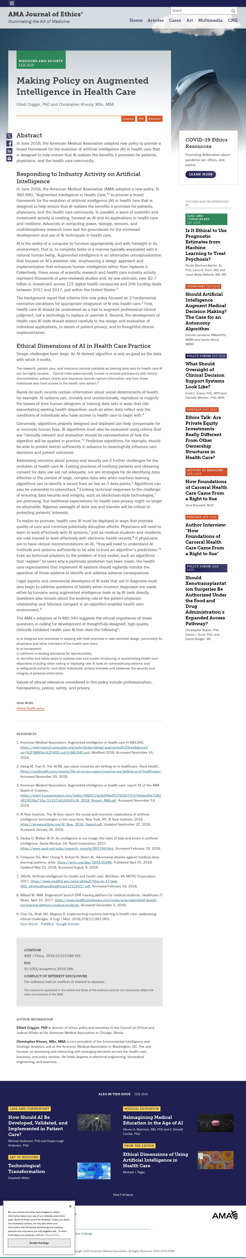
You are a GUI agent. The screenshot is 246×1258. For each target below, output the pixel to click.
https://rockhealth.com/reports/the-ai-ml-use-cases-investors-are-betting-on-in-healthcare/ (90, 771)
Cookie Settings (81, 1233)
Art (189, 20)
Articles (156, 20)
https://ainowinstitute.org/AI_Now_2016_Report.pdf (61, 824)
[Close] (70, 1206)
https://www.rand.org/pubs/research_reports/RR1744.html (67, 848)
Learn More (201, 174)
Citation (128, 118)
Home (136, 20)
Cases (175, 20)
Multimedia (210, 20)
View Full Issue (123, 1194)
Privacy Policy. (52, 1234)
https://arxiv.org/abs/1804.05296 (84, 862)
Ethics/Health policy (30, 708)
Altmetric (155, 118)
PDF (141, 118)
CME (233, 20)
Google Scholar (67, 924)
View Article (29, 924)
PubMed (47, 924)
